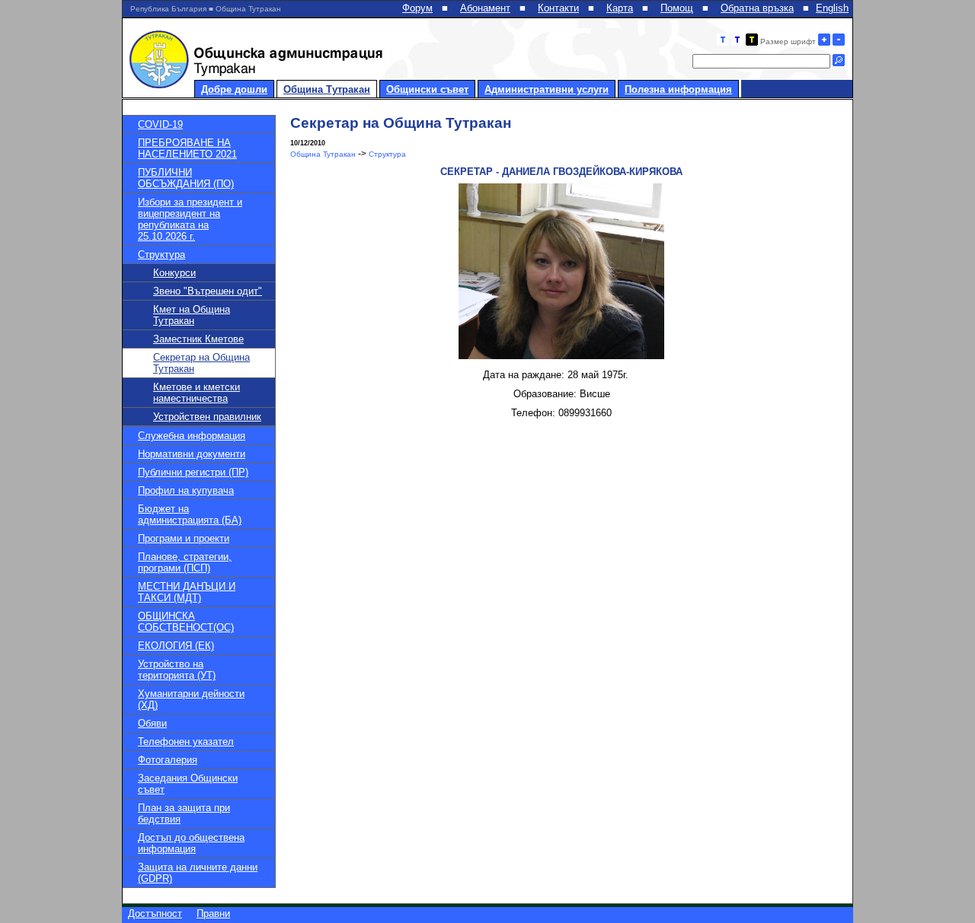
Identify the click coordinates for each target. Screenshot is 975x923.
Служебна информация (191, 435)
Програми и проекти (183, 538)
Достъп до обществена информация (191, 843)
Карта (619, 8)
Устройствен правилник (207, 416)
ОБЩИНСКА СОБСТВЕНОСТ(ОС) (186, 621)
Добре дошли (234, 89)
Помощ (676, 8)
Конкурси (174, 272)
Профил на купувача (186, 490)
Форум (417, 8)
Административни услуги (546, 89)
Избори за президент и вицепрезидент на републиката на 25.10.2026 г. (190, 219)
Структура (161, 254)
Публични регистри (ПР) (193, 472)
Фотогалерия (167, 759)
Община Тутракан (326, 89)
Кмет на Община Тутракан (191, 315)
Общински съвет (427, 89)
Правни (213, 913)
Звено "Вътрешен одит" (207, 291)
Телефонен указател (186, 741)
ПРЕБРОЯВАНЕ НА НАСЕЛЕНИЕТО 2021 (187, 148)
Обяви (152, 723)
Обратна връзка (757, 8)
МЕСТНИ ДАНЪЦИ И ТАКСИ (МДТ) (186, 592)
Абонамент (485, 8)
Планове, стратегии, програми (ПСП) (185, 562)
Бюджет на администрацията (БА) (189, 514)
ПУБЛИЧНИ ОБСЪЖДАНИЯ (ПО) (186, 178)
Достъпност (155, 913)
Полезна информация (678, 89)
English (832, 8)
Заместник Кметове (198, 339)
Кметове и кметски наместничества (196, 392)
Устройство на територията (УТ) (177, 669)
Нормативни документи (191, 454)
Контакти (558, 8)
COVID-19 (160, 124)
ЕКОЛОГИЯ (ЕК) (176, 645)
